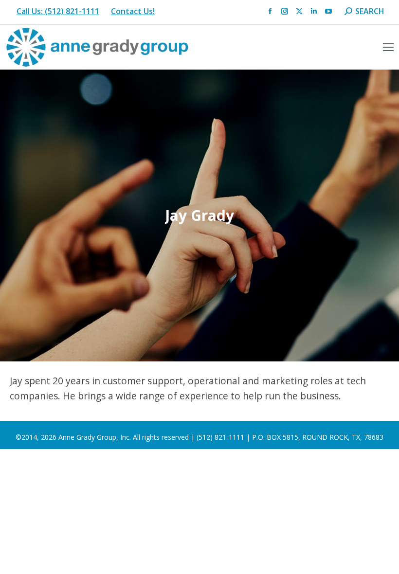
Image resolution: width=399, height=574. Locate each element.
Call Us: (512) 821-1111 (58, 11)
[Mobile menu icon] (388, 47)
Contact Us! (133, 11)
